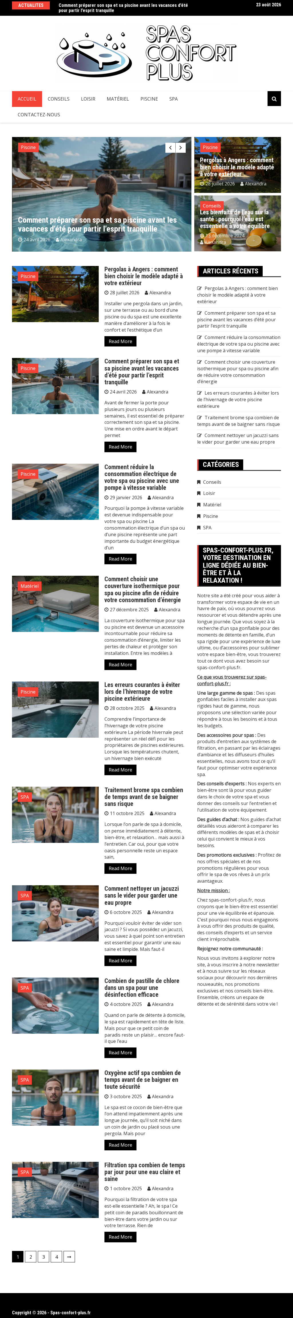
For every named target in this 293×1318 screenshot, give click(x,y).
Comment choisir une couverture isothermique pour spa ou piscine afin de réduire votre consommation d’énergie (142, 589)
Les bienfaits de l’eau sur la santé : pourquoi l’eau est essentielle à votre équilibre (235, 219)
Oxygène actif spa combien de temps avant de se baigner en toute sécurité (142, 1079)
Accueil (27, 99)
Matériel (118, 99)
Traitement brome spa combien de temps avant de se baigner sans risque (143, 796)
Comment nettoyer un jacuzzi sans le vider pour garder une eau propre (141, 895)
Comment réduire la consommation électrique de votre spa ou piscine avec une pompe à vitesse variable (141, 477)
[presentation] (170, 148)
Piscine (149, 99)
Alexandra (71, 239)
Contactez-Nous (39, 114)
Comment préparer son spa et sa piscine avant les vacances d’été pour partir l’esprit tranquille (123, 8)
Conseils (59, 99)
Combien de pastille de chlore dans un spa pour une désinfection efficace (141, 987)
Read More (120, 341)
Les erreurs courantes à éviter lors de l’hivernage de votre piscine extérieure (142, 691)
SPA (173, 99)
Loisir (88, 99)
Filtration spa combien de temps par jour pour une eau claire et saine (144, 1172)
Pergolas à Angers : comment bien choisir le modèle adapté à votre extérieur (237, 166)
